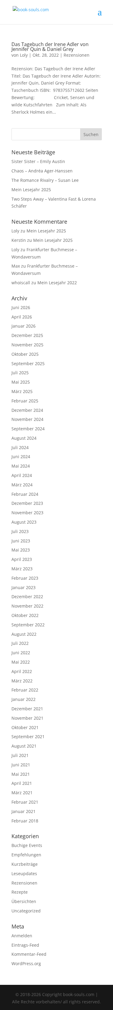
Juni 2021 (20, 765)
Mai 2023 (20, 550)
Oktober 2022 (25, 615)
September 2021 (28, 736)
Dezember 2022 (27, 596)
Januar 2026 (23, 326)
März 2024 (22, 485)
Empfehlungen (26, 855)
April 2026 (21, 317)
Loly (24, 55)
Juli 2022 (20, 643)
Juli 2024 (20, 447)
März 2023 (22, 569)
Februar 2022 (24, 690)
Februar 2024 (24, 494)
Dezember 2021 (27, 709)
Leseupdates (24, 873)
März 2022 (22, 681)
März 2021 (22, 792)
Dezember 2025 (27, 335)
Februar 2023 (24, 578)
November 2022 (27, 606)
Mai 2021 (20, 774)
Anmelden (21, 935)
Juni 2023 (20, 541)
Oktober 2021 (25, 727)
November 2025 (27, 345)
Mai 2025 (20, 382)
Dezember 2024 (27, 410)
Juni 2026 (20, 307)
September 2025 (28, 363)
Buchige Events (26, 845)
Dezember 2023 (27, 503)
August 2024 (23, 438)
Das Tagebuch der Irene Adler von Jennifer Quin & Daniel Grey (50, 46)
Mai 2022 (20, 662)
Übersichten (23, 901)
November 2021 (27, 718)
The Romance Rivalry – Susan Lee (45, 180)
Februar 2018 (24, 821)
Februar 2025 (24, 401)
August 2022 (23, 634)
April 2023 (21, 559)
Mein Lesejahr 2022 (57, 282)
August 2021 (23, 746)
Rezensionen (76, 55)
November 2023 (27, 512)
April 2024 (21, 475)
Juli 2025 (20, 372)
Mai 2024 (20, 466)
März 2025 (22, 391)
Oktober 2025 (25, 354)
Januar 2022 (23, 699)
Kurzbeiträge (24, 864)
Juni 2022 (20, 652)
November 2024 (27, 419)
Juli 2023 (20, 531)
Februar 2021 (24, 802)
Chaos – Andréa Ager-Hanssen (42, 171)
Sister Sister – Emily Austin (38, 161)
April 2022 (21, 671)
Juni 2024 (20, 456)
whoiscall (20, 282)
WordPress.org (26, 963)
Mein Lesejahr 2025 (31, 189)
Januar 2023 (23, 587)
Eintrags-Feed (25, 945)
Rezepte (19, 892)
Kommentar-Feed (28, 954)
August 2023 (23, 522)
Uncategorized (26, 911)
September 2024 (28, 429)
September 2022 (28, 625)
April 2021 (21, 783)
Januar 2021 (23, 811)
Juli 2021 (20, 755)
